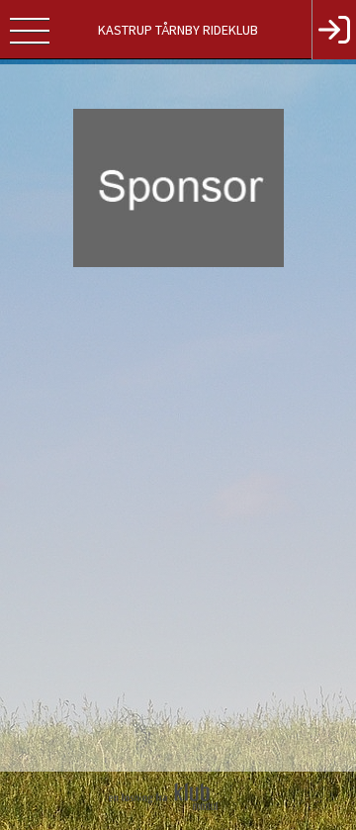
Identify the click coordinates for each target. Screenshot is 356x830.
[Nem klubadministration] (170, 823)
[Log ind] (334, 29)
